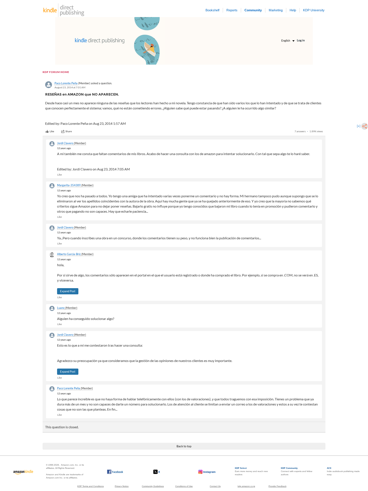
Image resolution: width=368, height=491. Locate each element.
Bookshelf (212, 10)
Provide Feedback (277, 486)
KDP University (314, 10)
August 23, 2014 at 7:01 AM (70, 87)
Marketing (276, 10)
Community (253, 10)
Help (293, 10)
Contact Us (215, 486)
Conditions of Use (184, 486)
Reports (231, 10)
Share (68, 131)
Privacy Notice (122, 486)
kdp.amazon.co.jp (246, 486)
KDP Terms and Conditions (90, 486)
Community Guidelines (153, 486)
